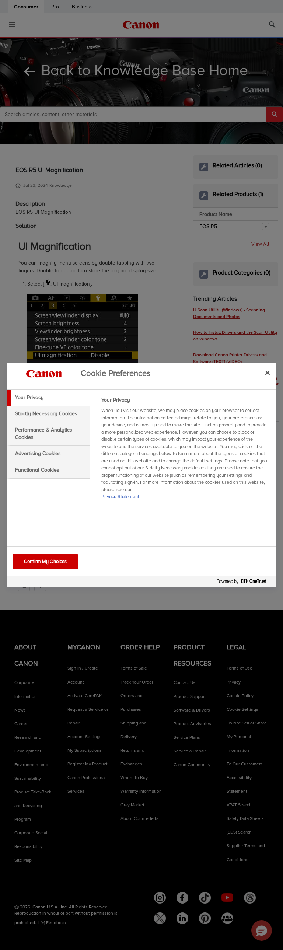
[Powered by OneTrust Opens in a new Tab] (244, 582)
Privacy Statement (120, 497)
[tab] (48, 398)
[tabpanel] (185, 450)
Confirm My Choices (45, 562)
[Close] (267, 372)
